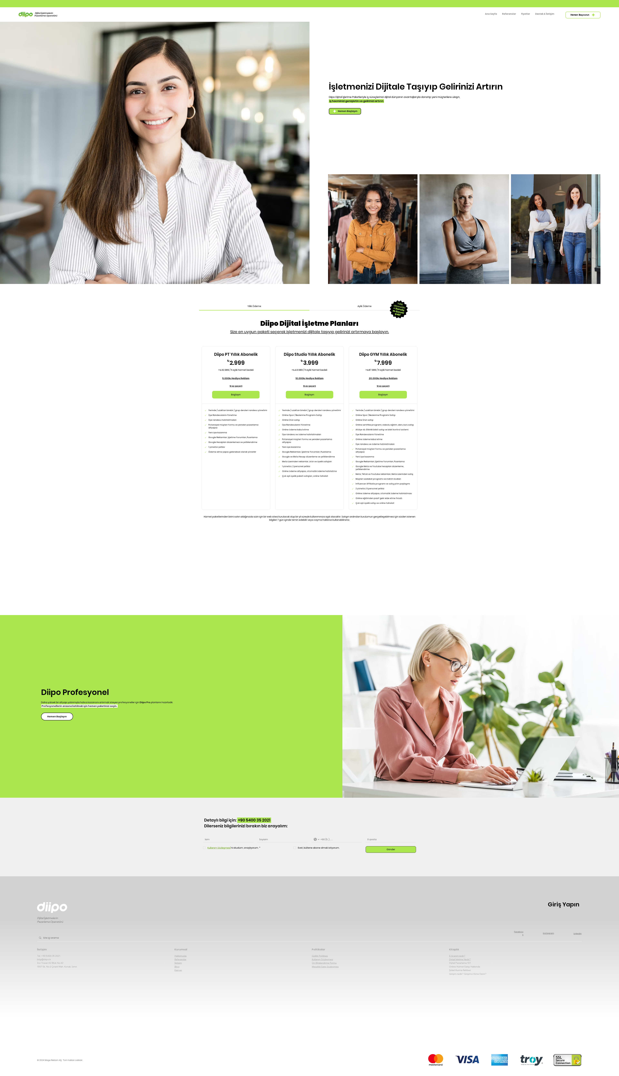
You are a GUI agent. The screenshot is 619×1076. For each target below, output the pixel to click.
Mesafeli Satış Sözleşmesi (325, 966)
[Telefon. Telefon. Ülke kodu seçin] (316, 839)
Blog (176, 966)
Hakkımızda (180, 955)
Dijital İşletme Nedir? (460, 959)
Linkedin (578, 933)
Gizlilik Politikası (320, 955)
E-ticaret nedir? (457, 955)
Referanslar (180, 959)
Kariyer (178, 970)
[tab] (254, 306)
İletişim (178, 962)
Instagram (548, 933)
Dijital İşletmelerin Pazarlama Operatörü (45, 14)
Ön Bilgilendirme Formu (324, 962)
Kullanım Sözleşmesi (322, 959)
